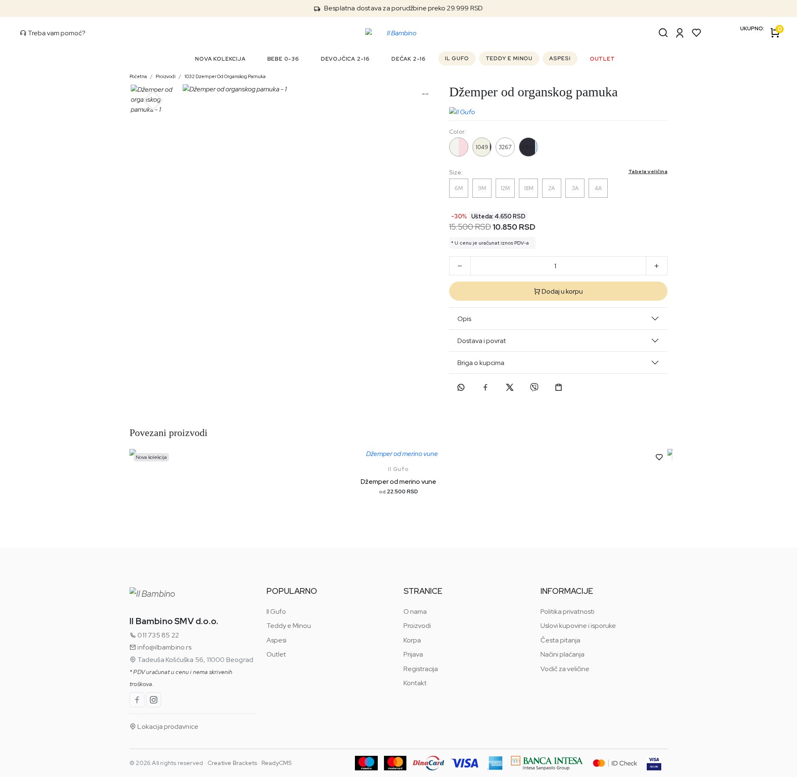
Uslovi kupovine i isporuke (578, 625)
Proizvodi (166, 76)
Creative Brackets (232, 763)
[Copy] (558, 387)
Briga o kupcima (480, 362)
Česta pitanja (560, 640)
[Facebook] (485, 387)
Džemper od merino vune (398, 481)
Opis (464, 318)
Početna (138, 76)
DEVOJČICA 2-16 (345, 58)
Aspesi (276, 640)
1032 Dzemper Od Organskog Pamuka (225, 76)
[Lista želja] (696, 33)
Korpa (412, 640)
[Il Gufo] (462, 110)
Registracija (420, 668)
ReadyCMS (277, 763)
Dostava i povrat (481, 340)
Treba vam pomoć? (56, 33)
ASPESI (560, 58)
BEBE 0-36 (283, 58)
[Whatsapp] (460, 387)
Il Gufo (398, 469)
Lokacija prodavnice (167, 726)
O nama (415, 611)
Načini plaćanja (562, 654)
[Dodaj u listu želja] (659, 457)
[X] (509, 387)
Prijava (413, 654)
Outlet (276, 654)
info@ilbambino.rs (163, 647)
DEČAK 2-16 (408, 58)
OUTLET (602, 58)
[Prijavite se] (680, 33)
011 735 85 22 (157, 635)
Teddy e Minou (288, 625)
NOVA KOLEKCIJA (220, 58)
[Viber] (534, 387)
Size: (558, 172)
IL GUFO (457, 58)
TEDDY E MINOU (509, 58)
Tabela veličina (648, 171)
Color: (457, 131)
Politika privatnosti (567, 611)
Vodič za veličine (564, 668)
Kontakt (415, 683)
